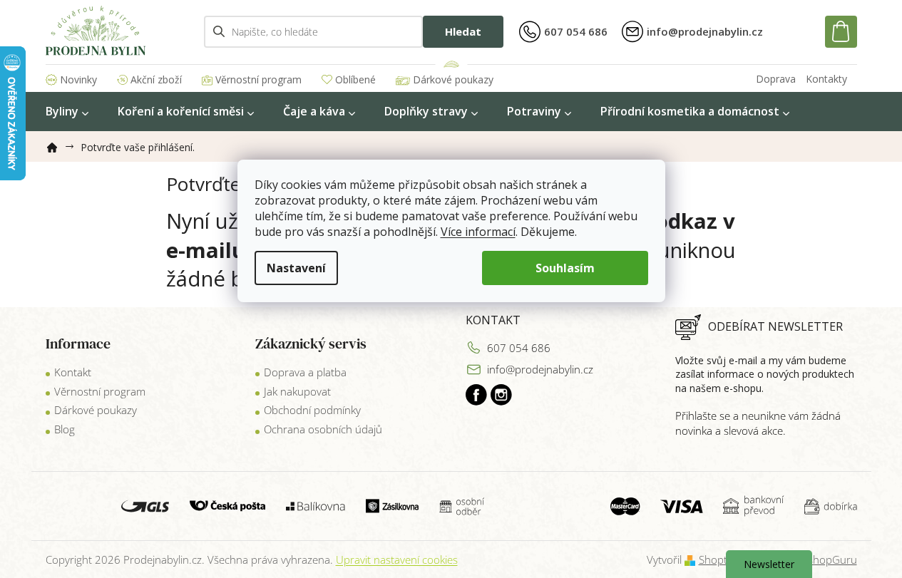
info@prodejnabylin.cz (540, 369)
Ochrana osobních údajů (323, 429)
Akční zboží (156, 79)
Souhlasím (565, 268)
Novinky (78, 79)
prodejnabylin (501, 395)
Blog (64, 429)
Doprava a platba (305, 372)
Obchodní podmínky (312, 410)
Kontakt (72, 372)
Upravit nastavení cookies (397, 559)
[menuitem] (67, 111)
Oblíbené (355, 79)
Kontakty (826, 79)
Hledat (463, 31)
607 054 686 (518, 348)
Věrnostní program (258, 79)
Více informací (478, 231)
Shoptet (718, 559)
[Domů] (58, 144)
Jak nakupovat (297, 391)
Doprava (776, 79)
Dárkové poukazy (453, 79)
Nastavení (296, 268)
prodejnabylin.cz (476, 395)
